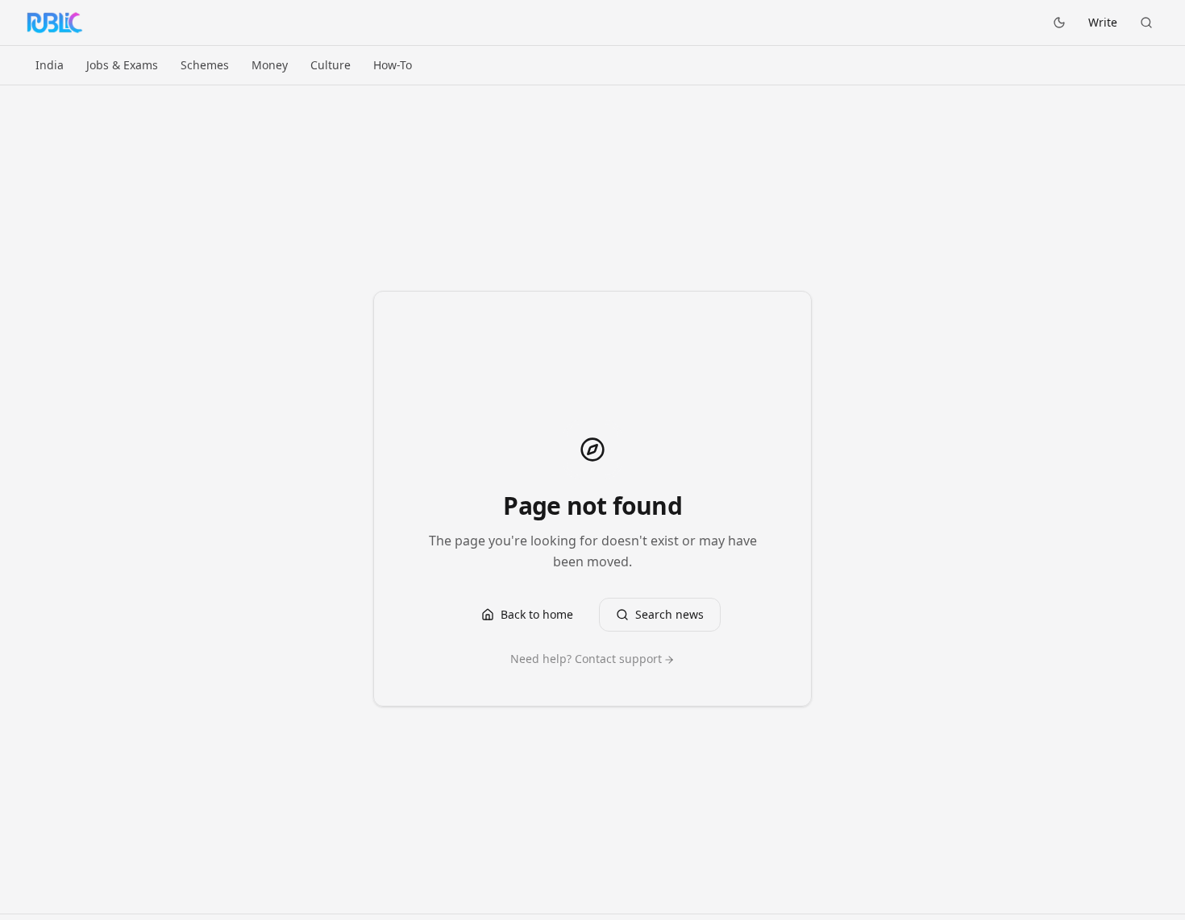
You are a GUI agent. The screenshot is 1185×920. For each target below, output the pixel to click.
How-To (392, 65)
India (49, 65)
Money (270, 65)
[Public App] (54, 22)
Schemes (205, 65)
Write (1102, 22)
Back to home (537, 614)
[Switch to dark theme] (1059, 22)
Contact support (618, 658)
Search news (669, 614)
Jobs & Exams (122, 65)
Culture (330, 65)
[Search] (1146, 22)
